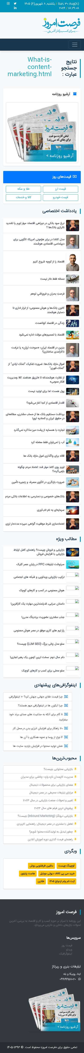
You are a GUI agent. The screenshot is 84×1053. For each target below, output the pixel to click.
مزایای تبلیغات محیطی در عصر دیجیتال (51, 793)
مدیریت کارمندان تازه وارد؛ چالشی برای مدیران (47, 777)
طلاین (41, 881)
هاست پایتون (28, 873)
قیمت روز (67, 945)
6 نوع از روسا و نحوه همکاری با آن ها (41, 737)
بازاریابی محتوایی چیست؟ (58, 769)
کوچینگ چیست (66, 866)
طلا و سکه (23, 189)
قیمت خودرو (60, 197)
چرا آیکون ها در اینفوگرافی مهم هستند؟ (40, 706)
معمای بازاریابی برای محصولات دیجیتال (51, 785)
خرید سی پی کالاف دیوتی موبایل (57, 873)
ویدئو (69, 950)
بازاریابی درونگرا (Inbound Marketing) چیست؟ (45, 816)
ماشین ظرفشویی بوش (41, 866)
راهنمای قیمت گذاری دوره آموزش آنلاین (50, 839)
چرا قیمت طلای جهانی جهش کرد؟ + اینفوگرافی (36, 697)
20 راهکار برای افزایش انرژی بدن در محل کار (38, 728)
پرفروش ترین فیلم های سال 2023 (53, 808)
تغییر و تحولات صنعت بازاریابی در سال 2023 (48, 800)
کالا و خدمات (23, 197)
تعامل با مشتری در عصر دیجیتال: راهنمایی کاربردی (45, 824)
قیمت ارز (60, 189)
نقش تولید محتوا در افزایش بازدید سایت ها (38, 746)
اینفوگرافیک (65, 954)
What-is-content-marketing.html (30, 67)
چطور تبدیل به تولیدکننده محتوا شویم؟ (51, 832)
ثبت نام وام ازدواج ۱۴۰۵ (62, 881)
